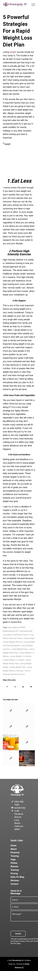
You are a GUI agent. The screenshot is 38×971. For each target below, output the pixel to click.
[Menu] (32, 4)
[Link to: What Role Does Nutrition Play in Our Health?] (11, 758)
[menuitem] (32, 4)
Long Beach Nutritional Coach (15, 634)
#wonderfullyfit (26, 631)
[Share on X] (15, 686)
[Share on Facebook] (7, 686)
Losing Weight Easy (19, 649)
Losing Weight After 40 (12, 641)
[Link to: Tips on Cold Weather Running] (11, 726)
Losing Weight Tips (17, 667)
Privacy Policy (24, 941)
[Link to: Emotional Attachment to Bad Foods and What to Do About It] (11, 742)
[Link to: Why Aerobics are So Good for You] (27, 742)
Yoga (13, 859)
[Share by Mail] (31, 686)
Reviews (15, 880)
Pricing (14, 873)
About (14, 848)
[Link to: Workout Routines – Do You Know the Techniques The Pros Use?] (27, 726)
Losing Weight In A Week (13, 659)
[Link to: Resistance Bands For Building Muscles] (11, 711)
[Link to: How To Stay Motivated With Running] (27, 711)
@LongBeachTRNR (16, 627)
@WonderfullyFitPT (11, 631)
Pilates (14, 862)
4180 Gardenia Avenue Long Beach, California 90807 (18, 820)
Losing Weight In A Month (20, 656)
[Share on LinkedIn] (23, 686)
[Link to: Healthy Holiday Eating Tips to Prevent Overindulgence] (27, 758)
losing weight (28, 638)
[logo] (16, 4)
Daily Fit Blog (17, 876)
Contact (14, 883)
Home (13, 845)
